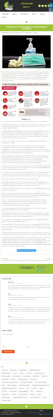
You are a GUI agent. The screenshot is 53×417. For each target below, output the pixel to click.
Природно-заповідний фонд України (40, 385)
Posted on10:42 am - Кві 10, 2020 (15, 283)
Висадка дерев (23, 370)
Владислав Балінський (34, 370)
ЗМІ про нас (29, 373)
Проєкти (34, 14)
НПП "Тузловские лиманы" (26, 382)
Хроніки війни (5, 14)
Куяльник (13, 379)
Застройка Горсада (39, 373)
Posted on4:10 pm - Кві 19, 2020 (15, 317)
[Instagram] (45, 5)
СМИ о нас (21, 388)
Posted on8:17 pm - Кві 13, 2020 (15, 305)
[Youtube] (42, 5)
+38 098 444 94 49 (47, 414)
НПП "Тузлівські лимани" (41, 382)
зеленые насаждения (35, 397)
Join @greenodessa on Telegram (27, 250)
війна (32, 391)
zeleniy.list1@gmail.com (33, 412)
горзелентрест (39, 391)
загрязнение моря (6, 397)
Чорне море (34, 388)
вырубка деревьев (23, 391)
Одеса (3, 385)
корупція (44, 397)
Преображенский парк (24, 385)
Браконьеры (4, 370)
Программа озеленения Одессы (9, 388)
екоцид (38, 394)
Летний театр (33, 379)
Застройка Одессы (6, 376)
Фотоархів (42, 14)
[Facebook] (39, 5)
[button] (41, 267)
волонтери (4, 391)
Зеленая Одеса (26, 376)
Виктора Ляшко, (14, 77)
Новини (36, 32)
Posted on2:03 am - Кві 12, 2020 (15, 295)
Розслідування (24, 14)
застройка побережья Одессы (20, 397)
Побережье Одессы (12, 385)
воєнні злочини (13, 391)
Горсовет (21, 373)
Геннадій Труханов (6, 373)
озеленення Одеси (6, 400)
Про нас (4, 17)
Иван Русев (44, 376)
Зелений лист (36, 376)
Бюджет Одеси (13, 370)
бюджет (41, 388)
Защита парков (16, 376)
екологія (32, 394)
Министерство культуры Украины (10, 382)
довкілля (14, 394)
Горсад (14, 373)
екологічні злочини (23, 394)
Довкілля (14, 14)
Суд (28, 388)
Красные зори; (5, 379)
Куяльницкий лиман (22, 379)
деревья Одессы (5, 394)
